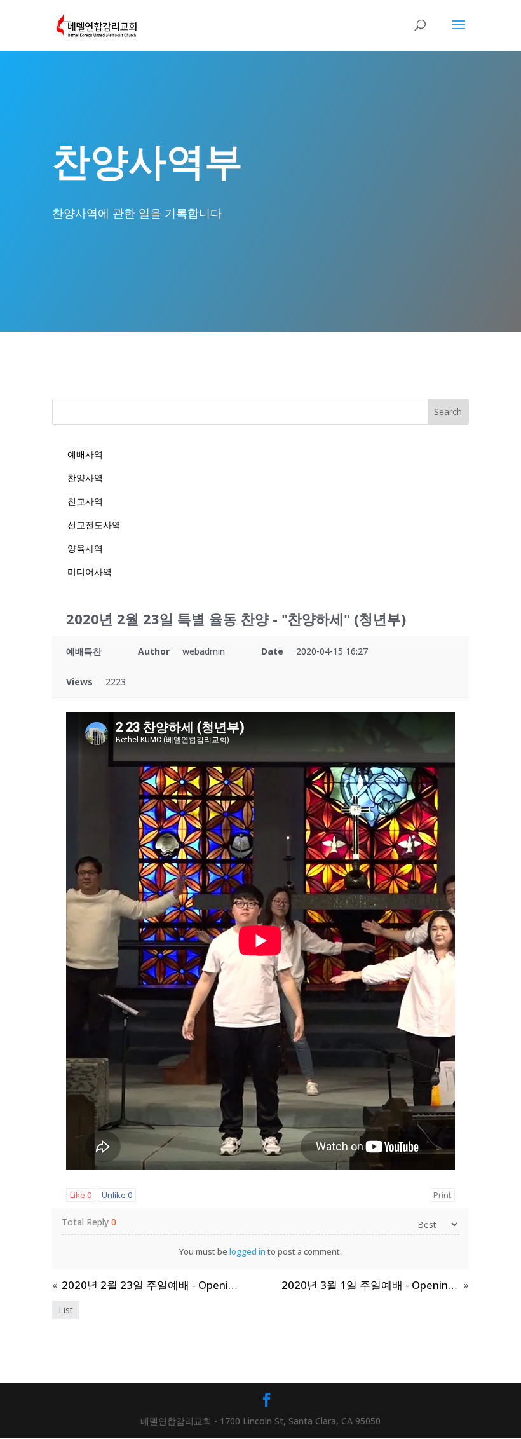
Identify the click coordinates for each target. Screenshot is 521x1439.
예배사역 (85, 454)
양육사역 (85, 548)
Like (80, 1195)
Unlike (117, 1195)
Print (442, 1195)
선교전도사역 (94, 525)
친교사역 (85, 501)
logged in (247, 1251)
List (65, 1310)
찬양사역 (85, 478)
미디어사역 (89, 572)
